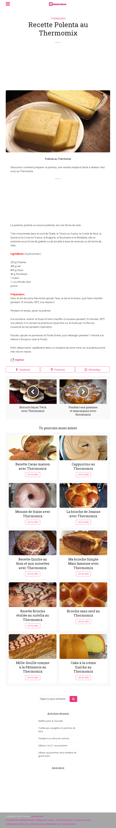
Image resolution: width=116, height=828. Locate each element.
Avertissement (68, 824)
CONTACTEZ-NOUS (64, 820)
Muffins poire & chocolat (50, 720)
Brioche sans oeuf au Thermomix (83, 613)
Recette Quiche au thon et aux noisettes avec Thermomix (32, 563)
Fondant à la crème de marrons (53, 738)
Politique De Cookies (44, 820)
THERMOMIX (58, 18)
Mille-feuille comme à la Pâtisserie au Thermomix (32, 667)
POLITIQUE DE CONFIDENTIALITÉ (20, 820)
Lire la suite (32, 474)
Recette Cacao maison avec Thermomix (32, 466)
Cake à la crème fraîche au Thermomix (83, 667)
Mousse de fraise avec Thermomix (32, 513)
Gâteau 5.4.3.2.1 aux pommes (52, 745)
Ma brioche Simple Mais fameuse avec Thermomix (83, 563)
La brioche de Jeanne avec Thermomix (83, 513)
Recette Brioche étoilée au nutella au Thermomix (32, 615)
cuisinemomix (37, 816)
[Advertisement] (58, 65)
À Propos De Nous (82, 820)
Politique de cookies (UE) (17, 824)
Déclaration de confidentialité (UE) (45, 824)
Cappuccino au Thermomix (83, 466)
